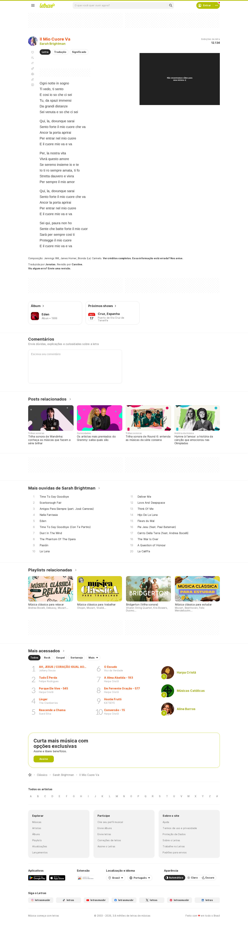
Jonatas (50, 264)
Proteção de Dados (174, 834)
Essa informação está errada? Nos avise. (157, 258)
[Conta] (216, 5)
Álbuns (36, 834)
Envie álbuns (105, 828)
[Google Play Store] (37, 877)
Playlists (37, 840)
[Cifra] (32, 68)
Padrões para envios (175, 852)
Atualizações (39, 846)
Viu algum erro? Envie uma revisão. (49, 268)
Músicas (37, 822)
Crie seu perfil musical (110, 822)
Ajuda (166, 822)
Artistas (36, 828)
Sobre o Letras (171, 840)
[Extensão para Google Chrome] (86, 877)
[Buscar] (170, 5)
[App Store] (57, 877)
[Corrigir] (32, 79)
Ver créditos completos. (117, 258)
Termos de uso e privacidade (180, 828)
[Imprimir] (32, 74)
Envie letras (104, 834)
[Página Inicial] (30, 775)
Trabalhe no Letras (174, 846)
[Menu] (33, 5)
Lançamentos (40, 852)
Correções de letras (109, 840)
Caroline (77, 264)
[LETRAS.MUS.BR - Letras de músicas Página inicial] (47, 5)
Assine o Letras (106, 846)
